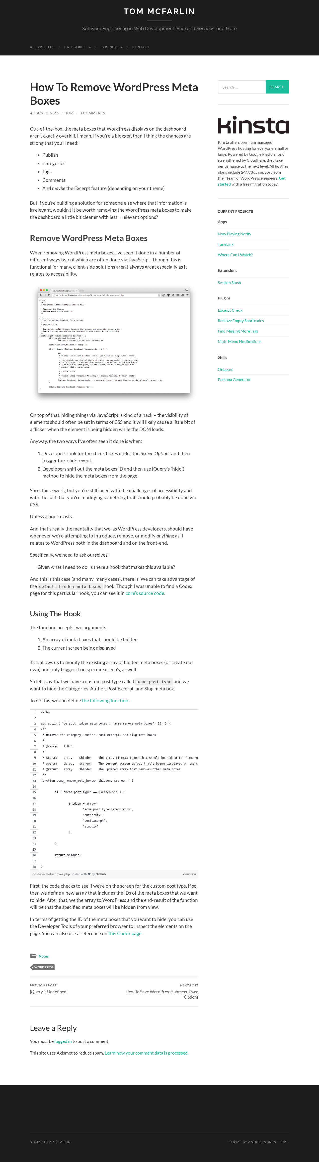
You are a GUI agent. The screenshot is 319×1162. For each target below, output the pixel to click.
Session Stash (229, 282)
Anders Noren (262, 1142)
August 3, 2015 (44, 113)
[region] (114, 789)
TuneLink (226, 244)
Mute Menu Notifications (239, 341)
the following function (105, 700)
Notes (44, 956)
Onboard (226, 369)
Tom (69, 113)
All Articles (42, 47)
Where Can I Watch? (235, 254)
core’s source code (145, 593)
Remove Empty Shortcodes (241, 320)
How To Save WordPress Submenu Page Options (162, 991)
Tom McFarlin (159, 11)
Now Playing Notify (234, 233)
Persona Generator (234, 379)
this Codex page (125, 933)
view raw (189, 874)
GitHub (101, 874)
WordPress (43, 967)
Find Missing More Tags (238, 331)
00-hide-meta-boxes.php (51, 874)
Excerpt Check (230, 310)
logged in (63, 1041)
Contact (141, 47)
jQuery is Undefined (48, 988)
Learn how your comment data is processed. (147, 1053)
